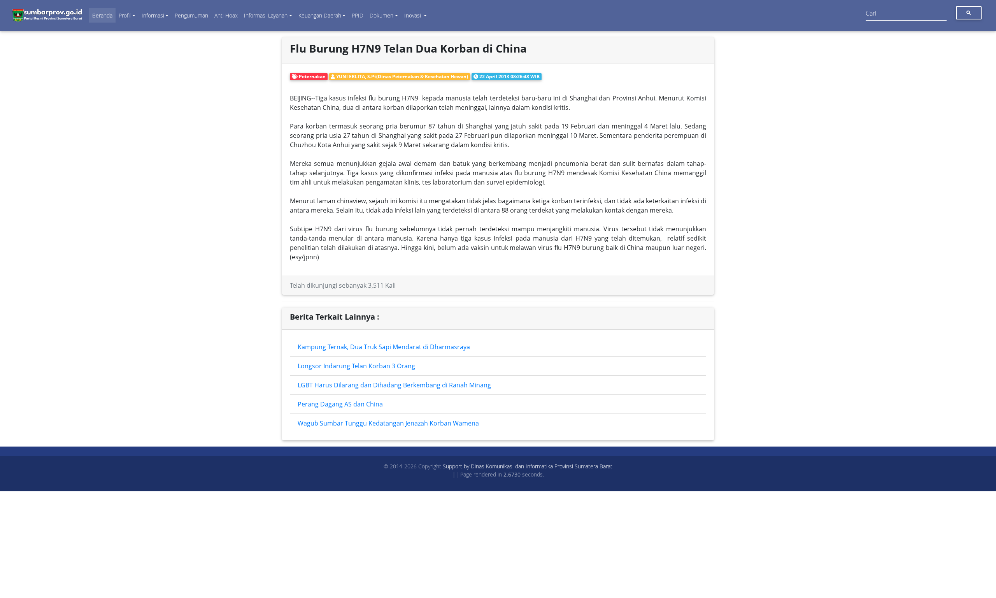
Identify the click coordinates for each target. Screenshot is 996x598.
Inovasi (413, 15)
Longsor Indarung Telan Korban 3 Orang (356, 366)
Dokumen (381, 15)
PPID (357, 15)
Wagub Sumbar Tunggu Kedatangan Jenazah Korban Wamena (388, 423)
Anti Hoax (226, 15)
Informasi (153, 15)
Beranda (102, 15)
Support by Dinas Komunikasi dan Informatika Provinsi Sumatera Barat (527, 466)
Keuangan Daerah (319, 15)
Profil (125, 15)
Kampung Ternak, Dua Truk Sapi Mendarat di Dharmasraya (384, 347)
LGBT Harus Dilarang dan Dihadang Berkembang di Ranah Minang (394, 385)
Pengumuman (191, 15)
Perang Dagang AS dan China (340, 404)
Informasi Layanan (266, 15)
